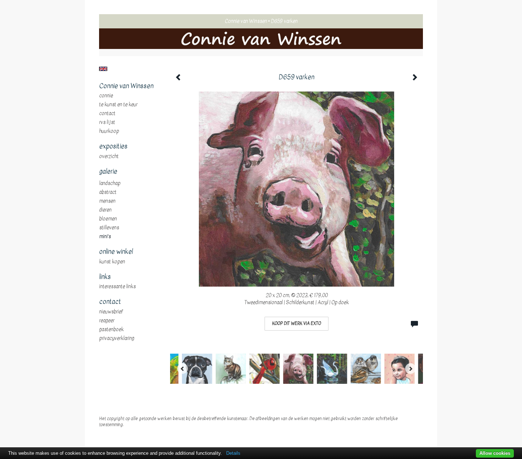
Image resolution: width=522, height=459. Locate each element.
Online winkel (116, 251)
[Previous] (182, 368)
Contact (107, 113)
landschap (109, 183)
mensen (107, 201)
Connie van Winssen (246, 21)
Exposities (113, 146)
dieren (105, 210)
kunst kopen (112, 261)
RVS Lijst (107, 122)
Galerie (108, 171)
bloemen (108, 218)
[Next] (410, 368)
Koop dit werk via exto (296, 323)
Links (105, 277)
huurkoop (109, 131)
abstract (107, 192)
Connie (106, 95)
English (103, 69)
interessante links (117, 286)
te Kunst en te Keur (118, 104)
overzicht (109, 156)
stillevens (109, 227)
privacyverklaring (116, 338)
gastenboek (111, 329)
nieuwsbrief (111, 311)
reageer (106, 320)
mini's (105, 236)
